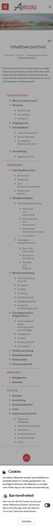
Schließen (27, 521)
